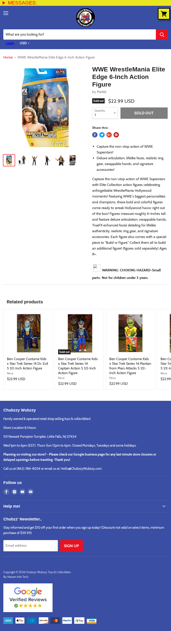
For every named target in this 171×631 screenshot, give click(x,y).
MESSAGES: (22, 3)
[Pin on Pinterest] (116, 134)
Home (8, 57)
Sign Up (71, 545)
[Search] (162, 34)
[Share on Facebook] (95, 134)
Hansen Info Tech (17, 577)
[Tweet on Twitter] (102, 134)
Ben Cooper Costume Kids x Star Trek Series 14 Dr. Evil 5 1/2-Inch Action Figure (27, 363)
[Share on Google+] (109, 134)
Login (10, 43)
